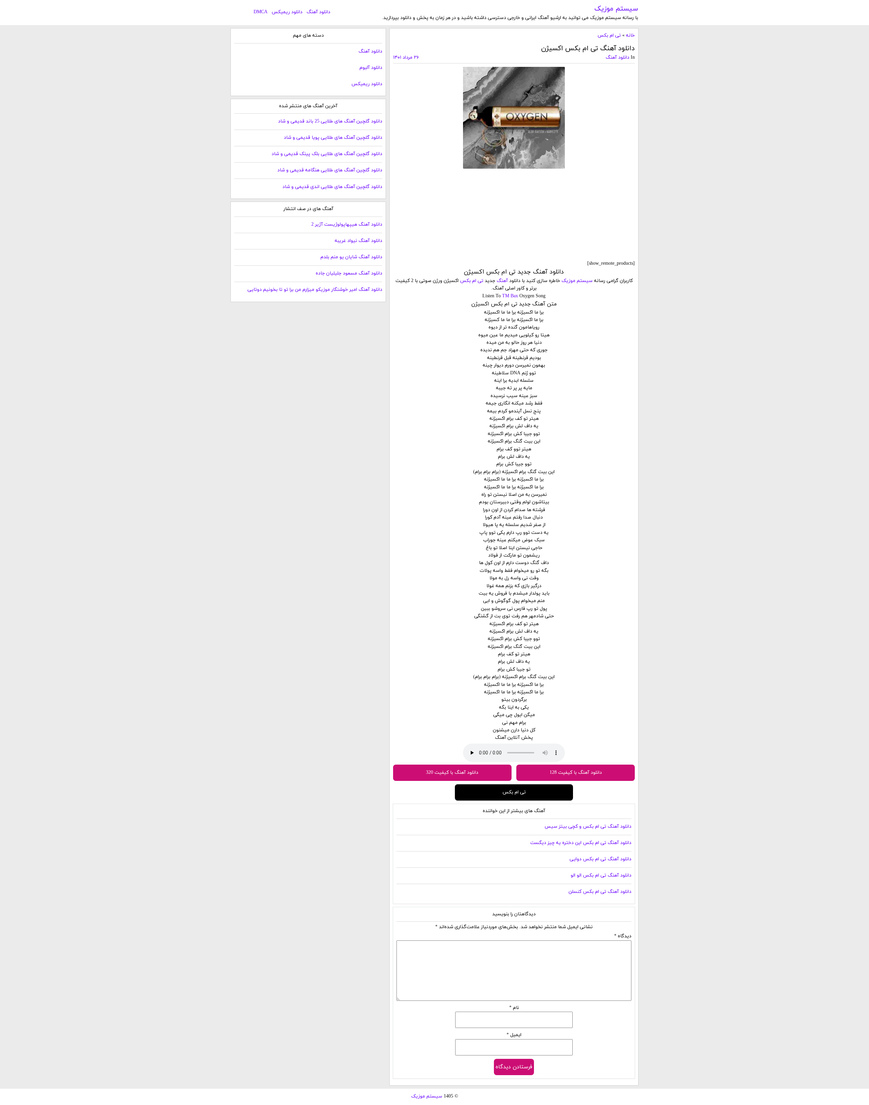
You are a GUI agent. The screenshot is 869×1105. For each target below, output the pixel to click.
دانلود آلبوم (370, 67)
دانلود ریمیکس (287, 12)
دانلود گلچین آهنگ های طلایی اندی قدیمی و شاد (332, 187)
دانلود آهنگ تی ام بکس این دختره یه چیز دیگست (580, 843)
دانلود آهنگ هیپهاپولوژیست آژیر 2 (346, 224)
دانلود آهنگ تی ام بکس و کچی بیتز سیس (587, 826)
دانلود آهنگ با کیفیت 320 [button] (452, 772)
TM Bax (510, 296)
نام (514, 1008)
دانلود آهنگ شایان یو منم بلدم (351, 257)
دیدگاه (622, 936)
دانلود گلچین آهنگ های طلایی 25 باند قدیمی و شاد (330, 121)
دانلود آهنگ (318, 12)
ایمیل (513, 1035)
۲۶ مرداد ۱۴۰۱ (406, 57)
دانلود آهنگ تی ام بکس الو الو (601, 875)
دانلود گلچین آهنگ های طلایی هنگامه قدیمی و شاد (329, 170)
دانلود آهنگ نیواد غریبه (358, 241)
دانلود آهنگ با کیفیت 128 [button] (576, 772)
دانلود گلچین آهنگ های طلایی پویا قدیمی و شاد (333, 137)
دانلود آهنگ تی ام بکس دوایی (600, 859)
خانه (630, 35)
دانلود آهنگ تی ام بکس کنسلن (600, 891)
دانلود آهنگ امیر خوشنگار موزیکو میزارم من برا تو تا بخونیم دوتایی (314, 289)
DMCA (260, 12)
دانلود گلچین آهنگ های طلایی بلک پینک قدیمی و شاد (327, 154)
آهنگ (502, 281)
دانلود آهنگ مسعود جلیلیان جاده (349, 273)
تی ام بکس (609, 35)
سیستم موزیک (616, 9)
